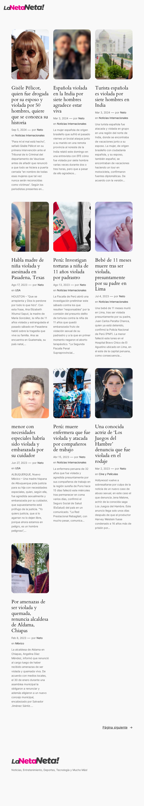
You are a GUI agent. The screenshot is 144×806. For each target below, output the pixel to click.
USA (17, 290)
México (19, 643)
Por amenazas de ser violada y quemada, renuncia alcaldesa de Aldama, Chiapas (29, 616)
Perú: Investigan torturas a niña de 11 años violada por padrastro (70, 268)
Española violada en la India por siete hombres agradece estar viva (70, 99)
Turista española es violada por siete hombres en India (112, 96)
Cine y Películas (108, 474)
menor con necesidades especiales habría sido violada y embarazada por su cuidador (28, 441)
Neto (40, 129)
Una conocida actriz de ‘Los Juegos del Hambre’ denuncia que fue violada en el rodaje (112, 444)
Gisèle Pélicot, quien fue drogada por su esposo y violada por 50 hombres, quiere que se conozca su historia (30, 105)
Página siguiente (118, 727)
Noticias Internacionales (29, 135)
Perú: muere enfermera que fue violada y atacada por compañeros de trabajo (71, 438)
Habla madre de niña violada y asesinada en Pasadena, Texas (27, 268)
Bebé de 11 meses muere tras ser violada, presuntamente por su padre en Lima (113, 274)
